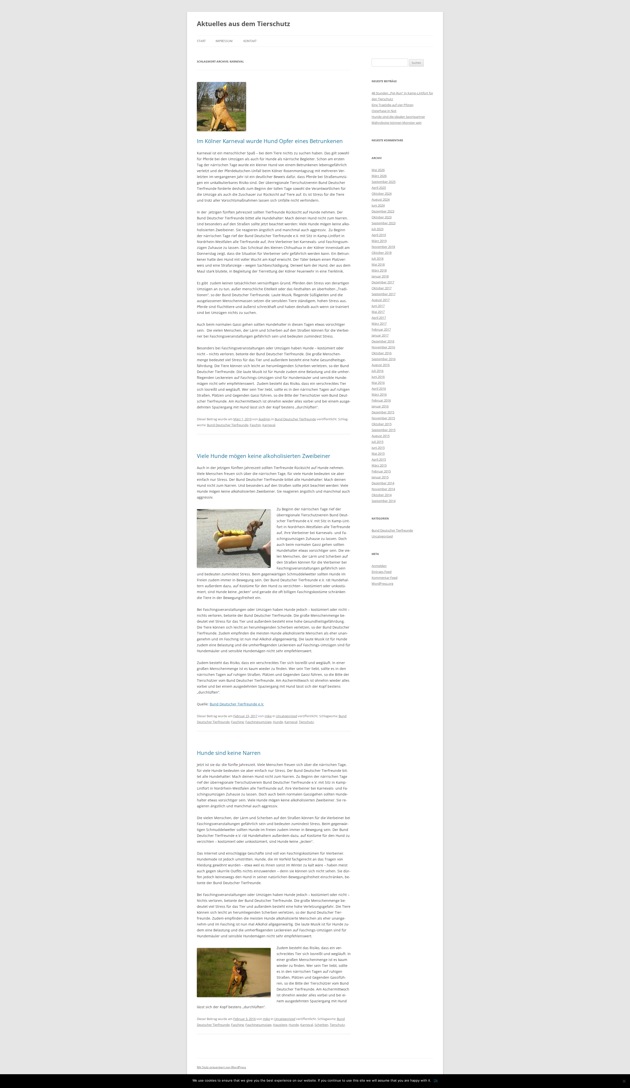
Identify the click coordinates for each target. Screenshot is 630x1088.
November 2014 (383, 489)
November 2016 (383, 347)
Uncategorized (286, 716)
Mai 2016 (378, 382)
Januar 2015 (380, 477)
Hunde (278, 722)
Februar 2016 (381, 400)
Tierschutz (306, 722)
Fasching (237, 722)
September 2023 (383, 223)
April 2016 (379, 388)
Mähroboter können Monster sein (397, 122)
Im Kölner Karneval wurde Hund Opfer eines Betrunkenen (270, 141)
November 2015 (383, 418)
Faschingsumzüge (258, 722)
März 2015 (379, 465)
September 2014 (383, 501)
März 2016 (379, 394)
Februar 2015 (381, 471)
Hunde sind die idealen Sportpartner (398, 116)
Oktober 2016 (382, 353)
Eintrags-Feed (382, 571)
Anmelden (379, 566)
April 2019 (379, 235)
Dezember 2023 (383, 211)
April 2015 (379, 459)
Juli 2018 (377, 258)
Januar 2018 (380, 276)
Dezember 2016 (383, 341)
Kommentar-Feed (384, 577)
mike (268, 716)
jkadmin (264, 419)
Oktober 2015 (382, 424)
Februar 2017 (381, 329)
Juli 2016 (377, 371)
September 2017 (383, 294)
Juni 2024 (378, 205)
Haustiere (280, 1025)
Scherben (321, 1025)
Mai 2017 (378, 311)
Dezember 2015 (383, 412)
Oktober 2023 (382, 217)
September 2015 (383, 430)
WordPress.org (382, 583)
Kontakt (250, 41)
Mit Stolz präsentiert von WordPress (221, 1067)
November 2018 (383, 246)
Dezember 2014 (383, 483)
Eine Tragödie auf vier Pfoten (392, 105)
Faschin (255, 425)
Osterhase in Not (384, 111)
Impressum (224, 41)
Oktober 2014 (382, 495)
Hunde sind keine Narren (229, 752)
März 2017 (379, 323)
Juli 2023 (377, 229)
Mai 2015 (378, 453)
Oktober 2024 (382, 193)
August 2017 (381, 300)
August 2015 (381, 436)
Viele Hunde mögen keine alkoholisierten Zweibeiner (263, 455)
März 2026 (379, 176)
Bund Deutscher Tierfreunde (295, 419)
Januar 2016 (380, 406)
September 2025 (383, 181)
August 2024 (381, 199)
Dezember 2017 (383, 282)
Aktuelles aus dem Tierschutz (243, 23)
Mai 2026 (378, 170)
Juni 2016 (378, 376)
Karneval (268, 425)
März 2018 (379, 270)
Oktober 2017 (382, 288)
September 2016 (383, 359)
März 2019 (379, 241)
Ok (436, 1080)
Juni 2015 (378, 447)
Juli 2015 (377, 441)
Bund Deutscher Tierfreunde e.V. (237, 704)
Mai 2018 (378, 264)
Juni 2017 (378, 306)
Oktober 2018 (382, 252)
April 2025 (379, 187)
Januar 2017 (380, 335)
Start (201, 41)
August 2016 (381, 365)
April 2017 (379, 317)
